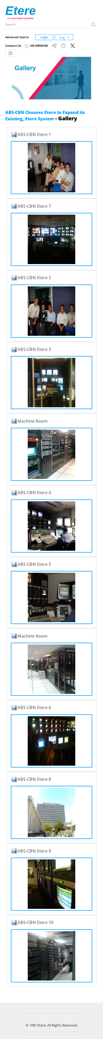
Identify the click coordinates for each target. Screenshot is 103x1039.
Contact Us (13, 46)
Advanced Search (17, 37)
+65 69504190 (38, 46)
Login (44, 37)
